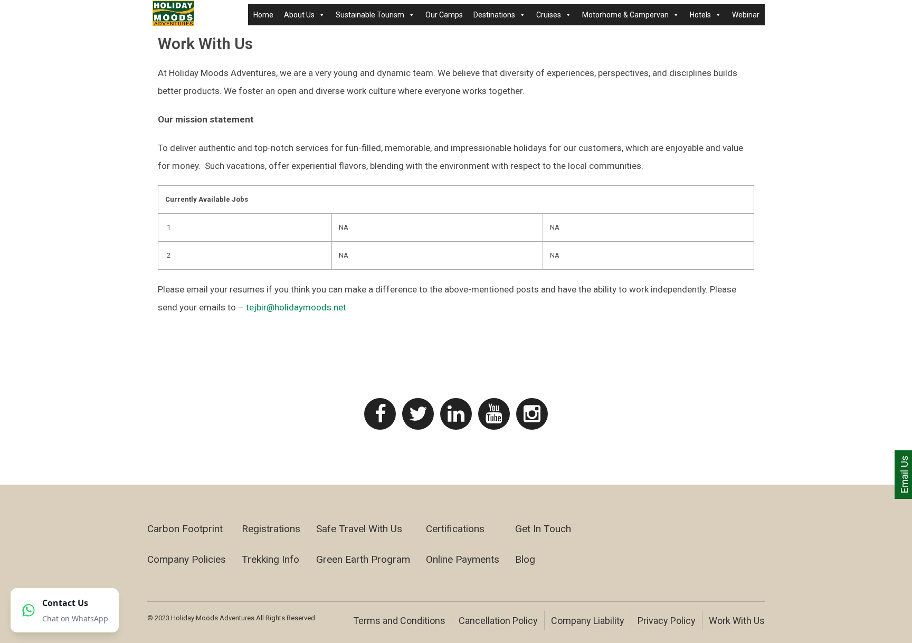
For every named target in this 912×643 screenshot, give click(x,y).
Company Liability (587, 620)
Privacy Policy (667, 620)
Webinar (745, 15)
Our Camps (444, 15)
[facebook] (380, 414)
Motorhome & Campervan (625, 15)
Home (263, 15)
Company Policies (186, 559)
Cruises (548, 15)
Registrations (271, 529)
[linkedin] (456, 414)
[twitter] (418, 414)
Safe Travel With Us (359, 529)
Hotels (700, 15)
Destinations (494, 15)
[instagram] (532, 414)
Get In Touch (543, 529)
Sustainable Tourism (370, 15)
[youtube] (494, 414)
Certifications (455, 529)
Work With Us (737, 620)
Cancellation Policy (498, 620)
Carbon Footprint (185, 529)
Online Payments (462, 559)
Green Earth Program (363, 559)
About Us (299, 15)
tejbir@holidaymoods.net (296, 307)
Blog (525, 559)
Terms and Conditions (399, 620)
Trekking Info (270, 559)
